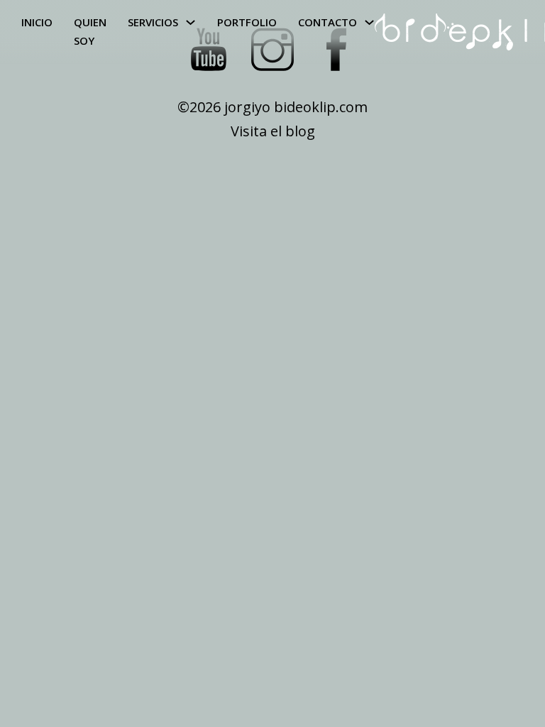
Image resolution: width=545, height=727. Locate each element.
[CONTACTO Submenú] (369, 22)
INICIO (37, 22)
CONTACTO (327, 22)
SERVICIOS (153, 22)
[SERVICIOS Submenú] (190, 22)
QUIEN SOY (90, 31)
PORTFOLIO (247, 22)
